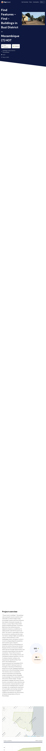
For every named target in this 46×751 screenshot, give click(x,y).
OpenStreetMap (33, 736)
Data (30, 2)
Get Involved (25, 2)
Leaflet (28, 736)
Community (36, 2)
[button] (4, 708)
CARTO (42, 736)
